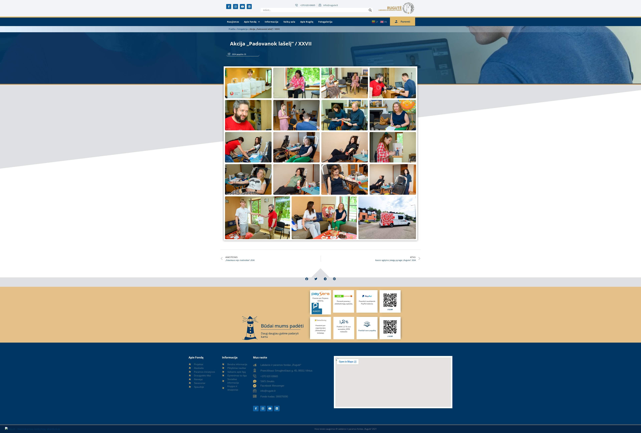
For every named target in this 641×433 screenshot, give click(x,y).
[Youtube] (242, 6)
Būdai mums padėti (282, 326)
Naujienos (233, 21)
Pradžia (232, 29)
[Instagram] (235, 6)
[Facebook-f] (228, 6)
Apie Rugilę (306, 21)
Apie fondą (250, 21)
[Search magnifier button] (370, 10)
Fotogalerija (325, 21)
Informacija (271, 21)
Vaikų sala (289, 21)
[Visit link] (390, 301)
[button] (252, 22)
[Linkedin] (249, 6)
